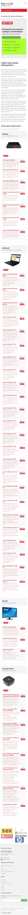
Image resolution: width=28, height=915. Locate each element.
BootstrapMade (12, 910)
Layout (6, 910)
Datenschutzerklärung (6, 865)
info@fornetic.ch (6, 859)
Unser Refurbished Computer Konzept (11, 37)
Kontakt (3, 890)
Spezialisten (4, 881)
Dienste (3, 888)
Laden (2, 886)
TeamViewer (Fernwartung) (7, 871)
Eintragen (24, 900)
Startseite (3, 880)
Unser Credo (4, 869)
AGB (2, 867)
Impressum (3, 873)
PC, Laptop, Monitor (6, 884)
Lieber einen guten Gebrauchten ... (11, 34)
